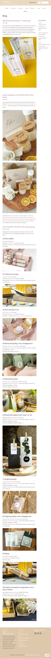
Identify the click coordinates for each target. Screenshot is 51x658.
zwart (25, 415)
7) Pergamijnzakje (10, 479)
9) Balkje (6, 554)
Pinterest (41, 633)
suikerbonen (11, 244)
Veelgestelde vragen (23, 634)
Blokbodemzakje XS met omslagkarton (11, 346)
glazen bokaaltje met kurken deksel (10, 219)
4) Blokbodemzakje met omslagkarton (18, 343)
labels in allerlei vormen (23, 103)
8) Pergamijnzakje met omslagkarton (17, 516)
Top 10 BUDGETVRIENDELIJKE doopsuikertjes (19, 227)
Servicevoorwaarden (23, 640)
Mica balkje (5, 241)
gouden (26, 587)
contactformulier (17, 34)
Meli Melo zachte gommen (18, 315)
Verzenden (20, 642)
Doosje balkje (6, 556)
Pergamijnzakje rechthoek (8, 481)
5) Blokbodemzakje (10, 379)
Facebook (35, 633)
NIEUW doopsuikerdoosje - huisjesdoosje (17, 21)
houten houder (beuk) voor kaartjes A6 (25, 217)
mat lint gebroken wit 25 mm (26, 215)
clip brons (14, 217)
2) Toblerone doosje (10, 274)
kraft (20, 415)
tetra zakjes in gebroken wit (14, 215)
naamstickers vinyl (14, 103)
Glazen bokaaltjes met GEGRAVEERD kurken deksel (18, 96)
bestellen (5, 29)
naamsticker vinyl (11, 243)
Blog (19, 636)
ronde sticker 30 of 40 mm (13, 383)
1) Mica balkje (8, 239)
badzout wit (21, 219)
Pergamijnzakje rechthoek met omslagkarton (12, 519)
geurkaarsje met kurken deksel (21, 220)
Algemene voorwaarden (23, 638)
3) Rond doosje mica (11, 310)
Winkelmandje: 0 (32, 2)
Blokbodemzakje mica (8, 381)
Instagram (38, 633)
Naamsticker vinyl (6, 558)
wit (31, 415)
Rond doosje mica (7, 312)
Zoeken (20, 632)
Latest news (5, 629)
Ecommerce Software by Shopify (32, 654)
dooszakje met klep (7, 217)
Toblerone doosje (6, 276)
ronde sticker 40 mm (11, 347)
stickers (7, 103)
